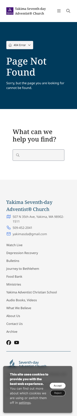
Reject (57, 392)
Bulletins (12, 261)
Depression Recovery (22, 253)
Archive (11, 331)
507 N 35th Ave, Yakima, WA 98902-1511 (38, 219)
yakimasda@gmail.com (30, 234)
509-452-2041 (22, 228)
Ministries (13, 284)
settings (25, 403)
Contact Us (14, 324)
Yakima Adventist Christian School (31, 292)
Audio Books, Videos (21, 300)
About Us (13, 316)
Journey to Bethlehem (22, 268)
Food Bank (14, 276)
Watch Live (14, 245)
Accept (58, 385)
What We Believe (18, 308)
